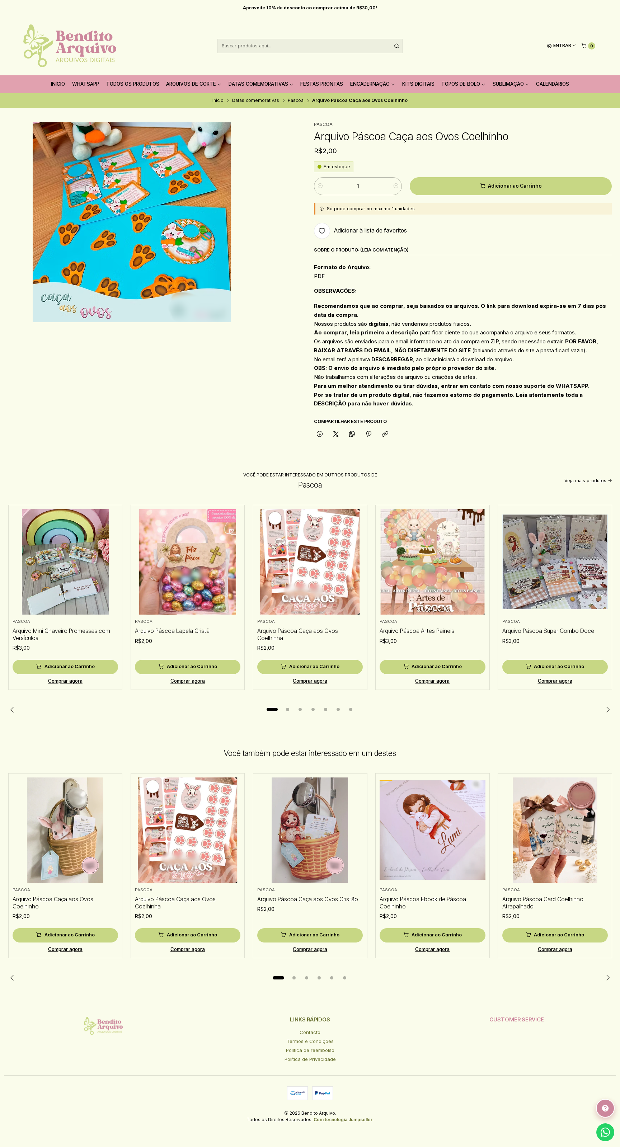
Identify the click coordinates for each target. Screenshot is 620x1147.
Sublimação (508, 84)
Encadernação (370, 84)
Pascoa (296, 100)
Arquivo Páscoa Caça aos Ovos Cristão (307, 899)
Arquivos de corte (191, 84)
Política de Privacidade (310, 1059)
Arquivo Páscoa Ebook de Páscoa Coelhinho (423, 903)
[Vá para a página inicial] (69, 45)
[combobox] (310, 46)
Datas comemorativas (258, 84)
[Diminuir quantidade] (319, 186)
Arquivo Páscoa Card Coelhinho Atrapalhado (542, 903)
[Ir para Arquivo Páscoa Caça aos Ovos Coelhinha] (310, 562)
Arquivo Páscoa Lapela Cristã (172, 630)
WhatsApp (85, 84)
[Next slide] (606, 709)
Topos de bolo (460, 84)
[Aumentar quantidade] (395, 186)
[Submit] (397, 46)
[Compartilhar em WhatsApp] (352, 434)
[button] (272, 709)
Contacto (310, 1032)
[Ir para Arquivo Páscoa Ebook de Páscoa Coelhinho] (432, 830)
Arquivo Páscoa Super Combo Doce (548, 630)
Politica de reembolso (310, 1050)
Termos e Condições (310, 1041)
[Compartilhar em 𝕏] (336, 434)
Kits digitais (418, 84)
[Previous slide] (13, 709)
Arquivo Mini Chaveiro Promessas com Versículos (61, 634)
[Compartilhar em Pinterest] (368, 434)
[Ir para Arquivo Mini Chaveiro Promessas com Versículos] (65, 562)
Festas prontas (321, 84)
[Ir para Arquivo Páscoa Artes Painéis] (432, 562)
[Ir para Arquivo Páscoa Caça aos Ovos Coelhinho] (65, 830)
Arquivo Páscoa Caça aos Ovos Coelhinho (53, 903)
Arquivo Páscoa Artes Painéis (417, 630)
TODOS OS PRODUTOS (132, 84)
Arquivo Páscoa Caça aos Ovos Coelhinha (297, 634)
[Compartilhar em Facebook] (319, 434)
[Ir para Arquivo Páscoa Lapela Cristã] (187, 562)
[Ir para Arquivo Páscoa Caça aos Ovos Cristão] (310, 830)
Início (58, 84)
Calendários (552, 84)
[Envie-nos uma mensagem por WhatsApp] (605, 1132)
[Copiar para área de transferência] (384, 434)
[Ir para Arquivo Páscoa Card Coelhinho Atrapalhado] (555, 830)
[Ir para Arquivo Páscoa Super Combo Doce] (555, 562)
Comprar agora (65, 681)
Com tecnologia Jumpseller (343, 1119)
